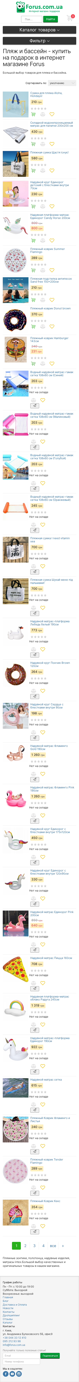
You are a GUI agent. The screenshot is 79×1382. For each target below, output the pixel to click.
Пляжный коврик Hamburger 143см (49, 340)
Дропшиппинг (11, 1315)
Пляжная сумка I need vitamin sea (50, 540)
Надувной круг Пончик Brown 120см (50, 664)
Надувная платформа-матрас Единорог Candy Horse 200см (50, 216)
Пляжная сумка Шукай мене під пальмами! (51, 581)
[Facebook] (6, 1374)
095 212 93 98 (12, 1341)
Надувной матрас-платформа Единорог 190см (49, 1040)
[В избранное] (52, 114)
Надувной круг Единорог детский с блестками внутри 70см (49, 185)
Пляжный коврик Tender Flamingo (46, 1161)
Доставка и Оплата (15, 1304)
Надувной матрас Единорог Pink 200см (51, 914)
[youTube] (12, 1374)
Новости (8, 1308)
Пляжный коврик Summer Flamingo (47, 251)
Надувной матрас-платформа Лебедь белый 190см (49, 623)
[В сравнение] (42, 114)
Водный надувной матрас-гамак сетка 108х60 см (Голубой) (51, 457)
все (53, 1246)
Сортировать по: (36, 83)
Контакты (9, 1311)
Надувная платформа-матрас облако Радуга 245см (49, 998)
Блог (5, 1300)
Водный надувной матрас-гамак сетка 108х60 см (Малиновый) (51, 415)
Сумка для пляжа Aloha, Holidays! (46, 95)
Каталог (7, 1322)
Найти (50, 19)
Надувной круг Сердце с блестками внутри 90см (46, 706)
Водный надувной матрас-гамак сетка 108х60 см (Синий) (51, 374)
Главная (8, 1297)
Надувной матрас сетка (46, 1079)
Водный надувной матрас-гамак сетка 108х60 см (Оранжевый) (51, 498)
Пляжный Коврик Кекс (45, 1201)
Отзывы (8, 1319)
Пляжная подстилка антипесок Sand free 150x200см (51, 280)
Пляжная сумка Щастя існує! (49, 152)
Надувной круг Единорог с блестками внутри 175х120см (50, 831)
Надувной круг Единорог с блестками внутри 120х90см (49, 872)
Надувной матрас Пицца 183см (51, 958)
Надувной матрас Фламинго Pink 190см (52, 789)
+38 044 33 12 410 (14, 1337)
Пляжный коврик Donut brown (50, 308)
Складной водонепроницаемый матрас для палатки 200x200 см (51, 124)
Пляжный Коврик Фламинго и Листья (50, 1120)
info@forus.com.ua (14, 1344)
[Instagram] (19, 1374)
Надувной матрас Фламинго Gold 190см (49, 747)
